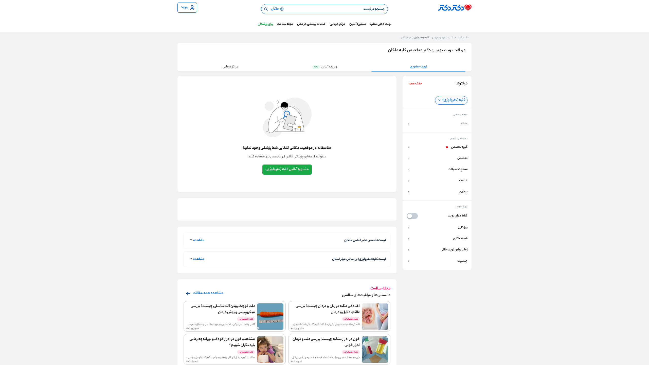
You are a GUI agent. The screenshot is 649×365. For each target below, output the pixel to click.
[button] (437, 123)
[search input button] (266, 9)
